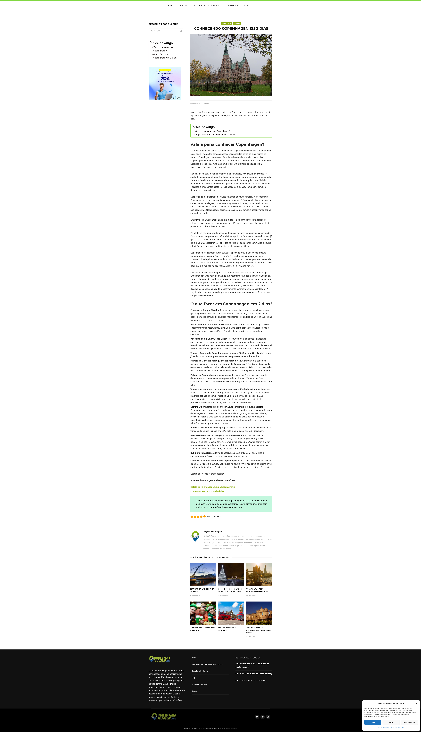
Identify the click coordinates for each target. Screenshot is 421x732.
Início (170, 6)
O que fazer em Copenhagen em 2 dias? (215, 134)
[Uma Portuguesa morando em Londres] (259, 574)
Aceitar (373, 722)
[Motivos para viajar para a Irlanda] (203, 613)
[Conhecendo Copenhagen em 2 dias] (231, 65)
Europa (237, 23)
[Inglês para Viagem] (164, 716)
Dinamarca (226, 23)
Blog (193, 678)
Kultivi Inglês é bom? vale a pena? (250, 680)
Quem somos (184, 6)
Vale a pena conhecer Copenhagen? (212, 131)
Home (194, 657)
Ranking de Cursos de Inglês (208, 6)
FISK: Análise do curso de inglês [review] (253, 674)
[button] (417, 703)
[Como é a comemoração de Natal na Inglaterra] (231, 574)
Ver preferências (409, 722)
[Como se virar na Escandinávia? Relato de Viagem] (259, 613)
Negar (391, 722)
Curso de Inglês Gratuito (200, 671)
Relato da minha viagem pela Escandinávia (212, 487)
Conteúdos (232, 6)
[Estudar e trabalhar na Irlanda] (203, 574)
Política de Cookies (383, 727)
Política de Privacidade (397, 727)
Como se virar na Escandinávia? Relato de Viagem (258, 630)
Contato (248, 6)
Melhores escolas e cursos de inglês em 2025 (207, 664)
